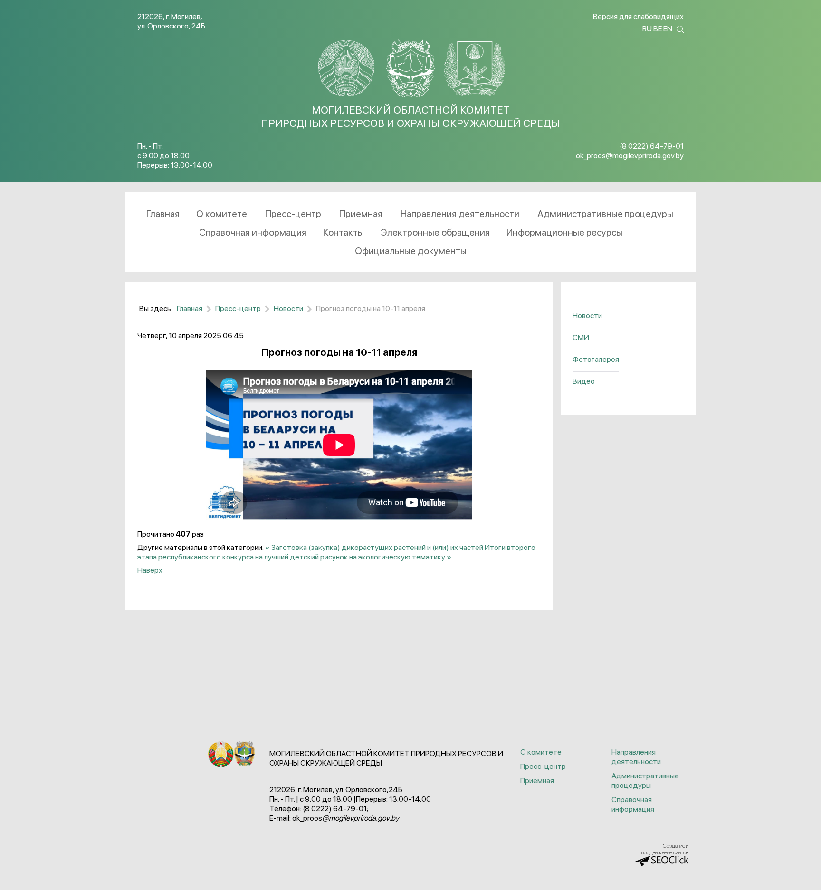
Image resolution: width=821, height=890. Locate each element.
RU (647, 28)
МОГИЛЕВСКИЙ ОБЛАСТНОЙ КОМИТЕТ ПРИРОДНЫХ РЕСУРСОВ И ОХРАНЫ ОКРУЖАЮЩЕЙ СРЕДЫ (410, 116)
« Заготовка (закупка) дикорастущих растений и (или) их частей (374, 547)
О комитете (541, 752)
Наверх (149, 570)
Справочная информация (632, 804)
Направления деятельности (636, 757)
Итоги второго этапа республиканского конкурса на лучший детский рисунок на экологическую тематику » (336, 552)
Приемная (537, 780)
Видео (584, 381)
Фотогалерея (596, 359)
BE (657, 28)
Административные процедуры (645, 780)
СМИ (581, 337)
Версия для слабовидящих (638, 16)
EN (667, 28)
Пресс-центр (543, 766)
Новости (587, 315)
